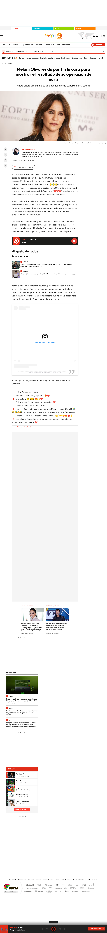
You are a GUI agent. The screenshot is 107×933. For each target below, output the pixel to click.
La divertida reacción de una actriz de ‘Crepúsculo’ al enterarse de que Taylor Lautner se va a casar (56, 627)
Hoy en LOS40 (49, 45)
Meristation (86, 890)
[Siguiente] (104, 58)
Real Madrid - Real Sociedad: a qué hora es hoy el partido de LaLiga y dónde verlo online (22, 713)
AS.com (76, 885)
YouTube (49, 857)
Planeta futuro (81, 887)
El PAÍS (29, 885)
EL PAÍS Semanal (73, 887)
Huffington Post (32, 887)
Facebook (5, 149)
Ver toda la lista (20, 810)
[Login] (104, 36)
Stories (66, 857)
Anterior (42, 929)
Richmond (28, 890)
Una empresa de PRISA (11, 887)
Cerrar (103, 52)
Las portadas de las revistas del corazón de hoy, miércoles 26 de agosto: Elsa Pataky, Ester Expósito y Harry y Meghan (21, 725)
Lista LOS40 (6, 45)
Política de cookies (48, 880)
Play (53, 929)
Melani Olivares (17, 427)
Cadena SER (69, 885)
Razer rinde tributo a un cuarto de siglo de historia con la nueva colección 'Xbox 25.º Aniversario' (21, 701)
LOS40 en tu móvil (78, 880)
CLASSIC (37, 28)
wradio (50, 887)
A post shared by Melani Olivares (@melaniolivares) (45, 372)
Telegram (5, 166)
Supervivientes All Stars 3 (93, 58)
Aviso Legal (12, 880)
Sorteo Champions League (29, 58)
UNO (44, 887)
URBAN (78, 28)
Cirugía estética (29, 427)
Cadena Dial (66, 887)
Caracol (90, 885)
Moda (10, 63)
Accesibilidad (22, 880)
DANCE (58, 28)
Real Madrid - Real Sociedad (71, 58)
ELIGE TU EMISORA (96, 928)
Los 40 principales (40, 885)
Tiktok (45, 857)
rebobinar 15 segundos (47, 929)
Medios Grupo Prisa (11, 892)
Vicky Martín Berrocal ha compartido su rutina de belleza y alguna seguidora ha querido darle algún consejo (31, 627)
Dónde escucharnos (92, 880)
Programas (29, 45)
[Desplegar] (53, 922)
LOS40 (15, 28)
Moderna (38, 890)
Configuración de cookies (63, 880)
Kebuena (89, 887)
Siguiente (65, 929)
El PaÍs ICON (58, 890)
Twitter (5, 155)
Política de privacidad (34, 880)
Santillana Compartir (60, 885)
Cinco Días (58, 887)
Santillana (49, 885)
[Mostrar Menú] (3, 36)
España (95, 36)
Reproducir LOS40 (74, 241)
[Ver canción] (11, 775)
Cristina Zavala (28, 149)
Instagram (41, 857)
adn (83, 885)
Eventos (39, 45)
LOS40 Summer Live (63, 45)
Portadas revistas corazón (50, 58)
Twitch (62, 857)
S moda (67, 890)
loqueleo (76, 890)
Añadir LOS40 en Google (25, 167)
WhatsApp (5, 160)
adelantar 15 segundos (60, 929)
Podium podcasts (49, 890)
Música (15, 45)
